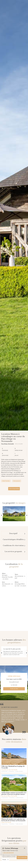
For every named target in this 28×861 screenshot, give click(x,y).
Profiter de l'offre (14, 688)
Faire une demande (22, 857)
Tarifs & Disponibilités (14, 488)
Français (4, 859)
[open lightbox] (14, 215)
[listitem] (14, 513)
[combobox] (5, 859)
